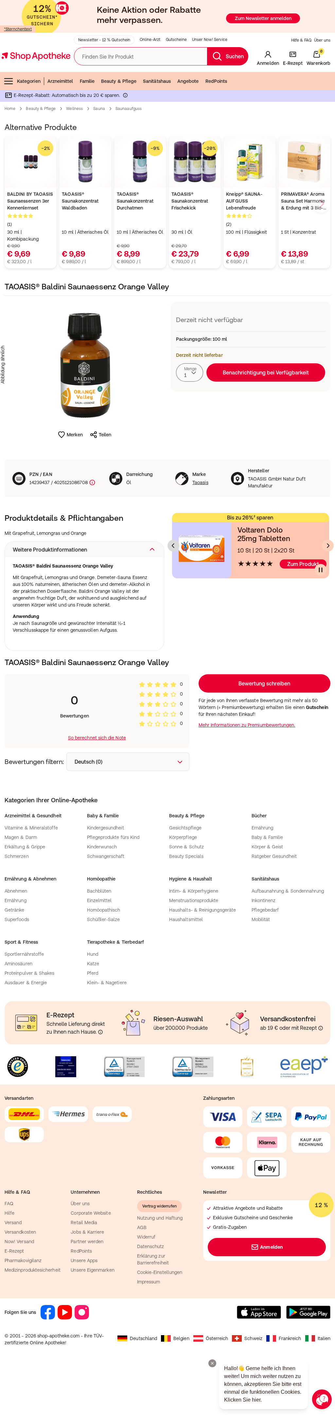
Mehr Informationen (168, 774)
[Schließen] (263, 611)
